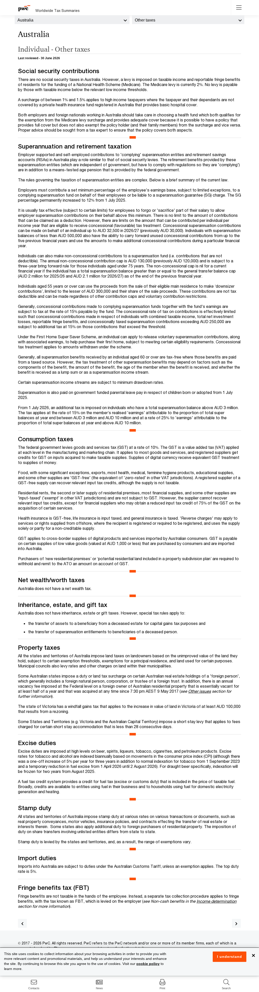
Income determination (216, 901)
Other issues (199, 691)
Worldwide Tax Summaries (57, 10)
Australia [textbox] (25, 20)
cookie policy (148, 964)
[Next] (236, 923)
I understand (229, 957)
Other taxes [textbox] (145, 20)
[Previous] (22, 923)
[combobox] (72, 19)
